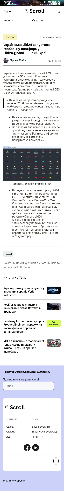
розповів (32, 89)
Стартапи (38, 20)
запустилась (20, 223)
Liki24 (8, 254)
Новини (8, 20)
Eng (6, 11)
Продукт (10, 37)
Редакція (10, 426)
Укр (11, 11)
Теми (35, 436)
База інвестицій (41, 426)
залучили (18, 193)
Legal (8, 436)
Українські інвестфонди (45, 431)
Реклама (10, 431)
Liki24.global (25, 79)
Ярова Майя (18, 60)
